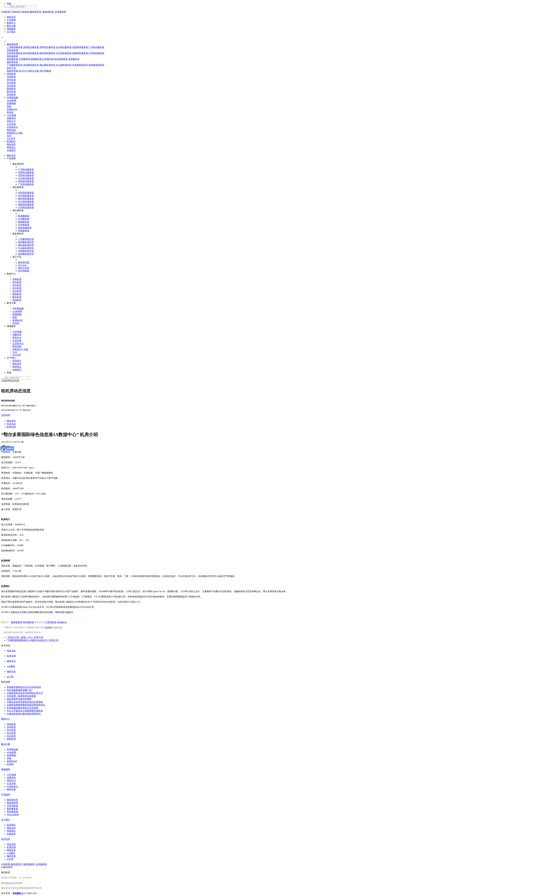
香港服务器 (62, 622)
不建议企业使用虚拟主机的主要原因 (25, 702)
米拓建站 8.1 (18, 893)
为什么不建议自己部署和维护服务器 (25, 711)
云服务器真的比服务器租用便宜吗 (24, 714)
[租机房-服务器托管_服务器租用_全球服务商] (10, 12)
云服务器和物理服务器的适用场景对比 (26, 705)
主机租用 (48, 627)
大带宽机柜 (50, 622)
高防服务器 (28, 622)
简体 (9, 3)
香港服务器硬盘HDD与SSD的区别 (24, 687)
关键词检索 (58, 627)
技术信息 (11, 424)
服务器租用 (16, 622)
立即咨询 (5, 415)
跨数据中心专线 (11, 627)
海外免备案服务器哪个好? (20, 690)
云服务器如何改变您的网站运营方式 (25, 693)
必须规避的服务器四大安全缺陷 (22, 708)
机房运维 (11, 427)
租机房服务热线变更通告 (19, 699)
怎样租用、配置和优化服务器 (21, 696)
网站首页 (11, 155)
